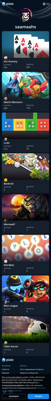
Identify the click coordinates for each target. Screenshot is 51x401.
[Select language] (44, 4)
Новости (5, 369)
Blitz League (11, 305)
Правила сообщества (29, 373)
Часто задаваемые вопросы (32, 369)
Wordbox (9, 265)
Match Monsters (13, 102)
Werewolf (9, 224)
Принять (38, 396)
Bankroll (9, 183)
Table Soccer (11, 346)
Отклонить (14, 396)
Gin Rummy (10, 61)
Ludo (6, 142)
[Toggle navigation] (47, 4)
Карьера (5, 373)
